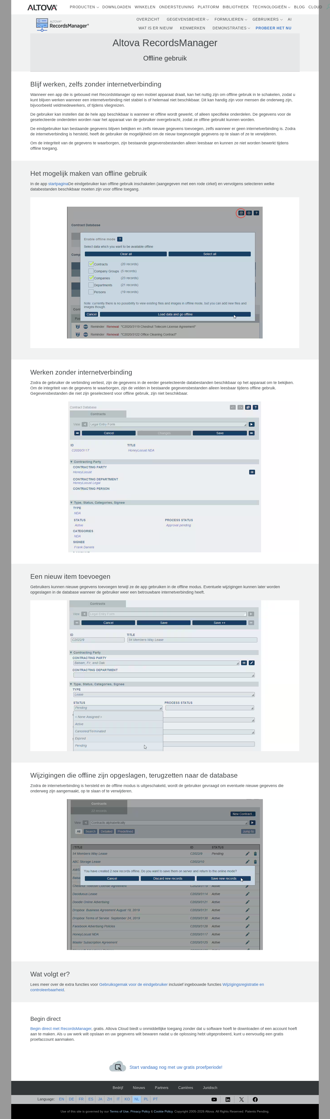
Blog (299, 7)
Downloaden (116, 7)
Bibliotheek (236, 7)
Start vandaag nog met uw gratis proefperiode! (176, 1067)
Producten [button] (82, 7)
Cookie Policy (163, 1111)
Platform (208, 7)
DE (71, 1099)
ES (90, 1099)
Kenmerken (192, 28)
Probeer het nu (274, 28)
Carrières (185, 1088)
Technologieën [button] (270, 7)
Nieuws (139, 1088)
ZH (109, 1099)
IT (118, 1099)
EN (61, 1099)
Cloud (315, 7)
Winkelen (145, 7)
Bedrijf (118, 1088)
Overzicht (148, 19)
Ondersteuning (176, 7)
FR (81, 1099)
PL (146, 1099)
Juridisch (210, 1088)
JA (100, 1099)
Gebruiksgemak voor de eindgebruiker (133, 984)
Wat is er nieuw (156, 28)
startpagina (58, 184)
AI (290, 19)
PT (155, 1099)
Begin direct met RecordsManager (60, 1028)
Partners (161, 1088)
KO (127, 1099)
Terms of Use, (120, 1111)
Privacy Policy (140, 1111)
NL (136, 1099)
